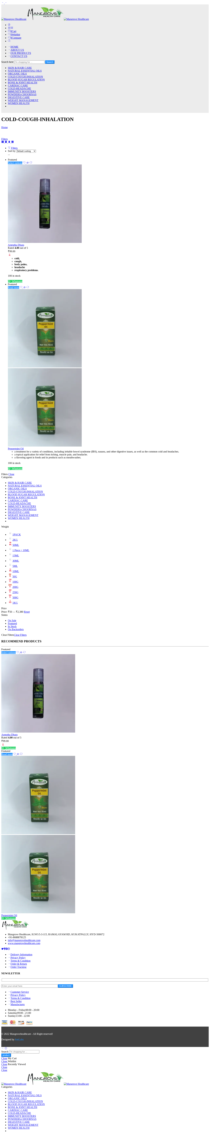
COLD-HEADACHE (19, 88)
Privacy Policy (18, 957)
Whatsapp (16, 281)
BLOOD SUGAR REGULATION (26, 79)
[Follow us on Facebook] (4, 948)
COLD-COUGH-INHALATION (25, 76)
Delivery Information (21, 954)
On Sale (12, 620)
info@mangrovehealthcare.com (24, 940)
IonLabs (19, 1039)
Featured (12, 623)
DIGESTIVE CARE (19, 97)
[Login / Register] (9, 24)
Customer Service (19, 992)
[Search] (9, 41)
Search (49, 62)
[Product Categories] (9, 28)
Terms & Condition (20, 960)
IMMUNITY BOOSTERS (22, 91)
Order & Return (18, 963)
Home (4, 127)
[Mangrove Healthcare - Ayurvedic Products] (45, 19)
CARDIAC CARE (18, 85)
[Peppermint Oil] (108, 368)
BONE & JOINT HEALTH (22, 82)
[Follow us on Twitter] (2, 948)
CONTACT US (18, 56)
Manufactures (17, 1004)
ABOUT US (17, 50)
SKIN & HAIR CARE (20, 67)
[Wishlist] (24, 163)
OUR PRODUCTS (20, 53)
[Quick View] (27, 163)
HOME (14, 46)
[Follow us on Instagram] (9, 948)
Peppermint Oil (16, 448)
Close (11, 474)
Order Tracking (18, 967)
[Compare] (31, 163)
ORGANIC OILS (17, 73)
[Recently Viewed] (6, 1048)
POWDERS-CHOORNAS (22, 94)
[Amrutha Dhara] (108, 204)
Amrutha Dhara (16, 245)
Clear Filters (20, 635)
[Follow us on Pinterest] (6, 948)
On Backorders (16, 629)
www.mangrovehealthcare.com (24, 943)
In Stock (12, 626)
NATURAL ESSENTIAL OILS (25, 70)
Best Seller (16, 1001)
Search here (7, 62)
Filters (4, 139)
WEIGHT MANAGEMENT (23, 100)
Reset (27, 611)
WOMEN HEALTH (19, 103)
